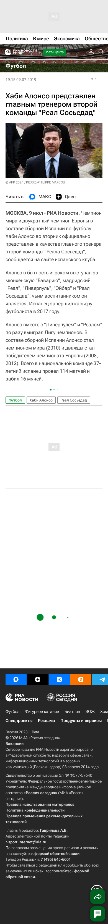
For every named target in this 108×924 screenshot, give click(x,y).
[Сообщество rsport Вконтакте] (59, 679)
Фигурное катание (42, 711)
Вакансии (15, 743)
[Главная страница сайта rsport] (33, 52)
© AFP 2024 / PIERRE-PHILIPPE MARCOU (35, 182)
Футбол (15, 400)
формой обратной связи (56, 853)
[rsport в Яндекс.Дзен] (37, 679)
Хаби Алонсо (41, 400)
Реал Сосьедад (73, 400)
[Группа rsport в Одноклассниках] (80, 679)
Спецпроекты (19, 720)
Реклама (46, 720)
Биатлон (72, 711)
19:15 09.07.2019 (21, 79)
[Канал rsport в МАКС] (16, 679)
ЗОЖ (90, 711)
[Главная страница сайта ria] (6, 52)
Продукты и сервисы (81, 720)
